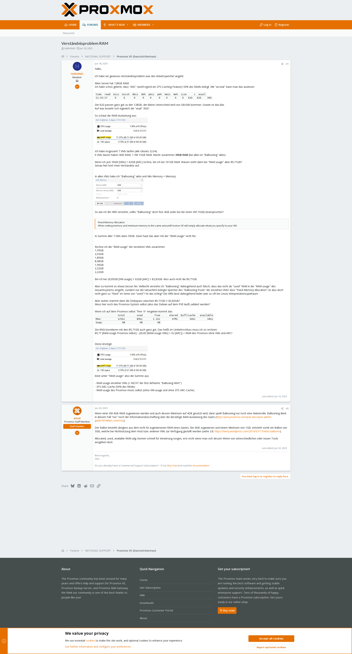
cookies (90, 640)
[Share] (282, 64)
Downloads (147, 603)
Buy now (172, 465)
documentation (200, 465)
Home (144, 580)
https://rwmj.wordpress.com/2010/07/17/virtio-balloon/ (247, 431)
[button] (127, 25)
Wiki (142, 595)
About (143, 618)
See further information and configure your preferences (98, 646)
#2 (287, 408)
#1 (287, 64)
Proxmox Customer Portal (156, 610)
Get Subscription (150, 587)
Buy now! (229, 610)
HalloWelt (69, 48)
